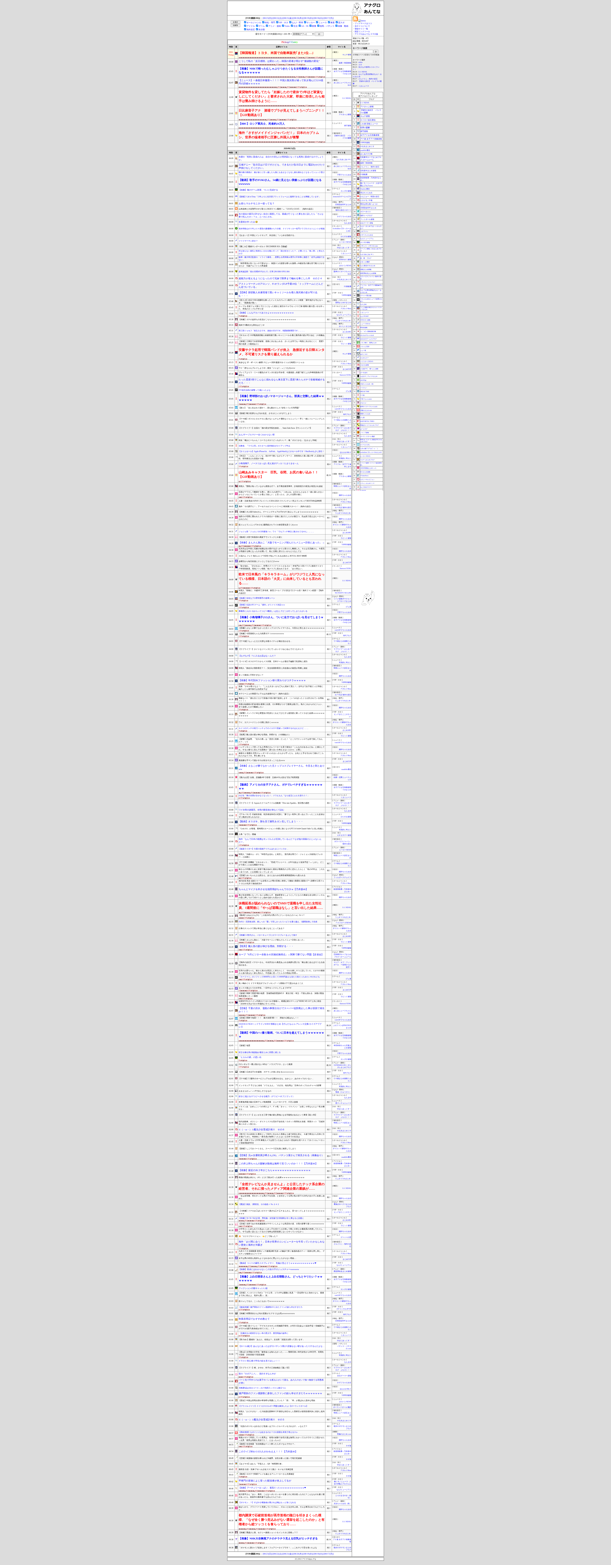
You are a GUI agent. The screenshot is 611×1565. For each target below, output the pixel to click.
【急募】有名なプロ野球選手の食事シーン (257, 598)
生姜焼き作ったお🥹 (248, 222)
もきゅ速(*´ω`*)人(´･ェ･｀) (369, 448)
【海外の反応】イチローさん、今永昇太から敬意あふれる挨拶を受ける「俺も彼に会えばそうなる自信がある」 (282, 963)
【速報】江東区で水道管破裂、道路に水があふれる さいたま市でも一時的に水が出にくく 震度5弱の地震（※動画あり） (281, 342)
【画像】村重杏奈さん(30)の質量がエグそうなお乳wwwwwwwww (267, 1313)
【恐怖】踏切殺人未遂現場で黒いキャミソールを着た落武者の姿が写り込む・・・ (278, 294)
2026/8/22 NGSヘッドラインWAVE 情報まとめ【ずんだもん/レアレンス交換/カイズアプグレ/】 (280, 1025)
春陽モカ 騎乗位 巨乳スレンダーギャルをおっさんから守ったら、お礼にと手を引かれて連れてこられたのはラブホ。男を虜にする (281, 754)
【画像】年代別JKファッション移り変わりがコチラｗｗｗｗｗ (272, 680)
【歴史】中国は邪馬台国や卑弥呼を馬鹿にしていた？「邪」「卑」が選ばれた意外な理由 (277, 1400)
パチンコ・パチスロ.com (369, 246)
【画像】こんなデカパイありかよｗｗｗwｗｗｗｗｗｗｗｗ (266, 313)
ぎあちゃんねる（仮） (342, 1503)
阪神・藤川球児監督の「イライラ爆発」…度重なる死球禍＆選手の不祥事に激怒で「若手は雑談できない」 (282, 258)
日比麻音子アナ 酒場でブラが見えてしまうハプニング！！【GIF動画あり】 (282, 113)
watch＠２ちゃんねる (343, 409)
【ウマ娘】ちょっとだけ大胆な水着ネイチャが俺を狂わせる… (265, 641)
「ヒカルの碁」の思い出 (250, 1057)
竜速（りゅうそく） (343, 1092)
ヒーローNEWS (345, 242)
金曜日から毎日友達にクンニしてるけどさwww (259, 561)
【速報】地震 (244, 1045)
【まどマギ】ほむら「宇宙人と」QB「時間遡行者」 (261, 1464)
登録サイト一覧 (361, 29)
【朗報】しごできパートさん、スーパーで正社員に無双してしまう (267, 1148)
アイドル (251, 26)
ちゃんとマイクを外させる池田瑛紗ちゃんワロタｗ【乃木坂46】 (273, 889)
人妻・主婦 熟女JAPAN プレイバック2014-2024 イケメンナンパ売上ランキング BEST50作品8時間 (280, 501)
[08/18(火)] (318, 18)
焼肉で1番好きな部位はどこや (251, 325)
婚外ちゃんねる (345, 495)
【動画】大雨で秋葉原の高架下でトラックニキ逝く (261, 537)
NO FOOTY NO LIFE (343, 593)
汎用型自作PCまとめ (343, 204)
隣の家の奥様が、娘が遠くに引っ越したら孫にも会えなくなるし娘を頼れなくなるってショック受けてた (282, 173)
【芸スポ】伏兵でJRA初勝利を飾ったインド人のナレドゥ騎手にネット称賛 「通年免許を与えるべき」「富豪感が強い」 (281, 301)
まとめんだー (364, 358)
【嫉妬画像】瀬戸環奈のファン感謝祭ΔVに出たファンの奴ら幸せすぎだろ (270, 1307)
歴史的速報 (363, 327)
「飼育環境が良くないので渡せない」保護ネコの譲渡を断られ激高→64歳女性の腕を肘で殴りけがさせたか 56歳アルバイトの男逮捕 (282, 264)
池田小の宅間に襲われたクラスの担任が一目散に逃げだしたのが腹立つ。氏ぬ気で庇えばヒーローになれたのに (282, 517)
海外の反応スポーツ (343, 210)
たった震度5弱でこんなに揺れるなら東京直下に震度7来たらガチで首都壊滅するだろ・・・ (282, 381)
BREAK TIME (364, 391)
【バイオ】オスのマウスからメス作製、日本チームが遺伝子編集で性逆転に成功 (273, 661)
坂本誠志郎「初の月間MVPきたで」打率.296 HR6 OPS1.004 (264, 271)
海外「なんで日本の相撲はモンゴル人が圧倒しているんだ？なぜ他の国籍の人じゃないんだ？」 (280, 840)
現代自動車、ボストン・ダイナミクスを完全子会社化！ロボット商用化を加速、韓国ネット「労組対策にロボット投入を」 (282, 1122)
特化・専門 (270, 22)
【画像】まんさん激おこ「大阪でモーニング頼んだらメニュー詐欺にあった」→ (282, 542)
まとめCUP (347, 369)
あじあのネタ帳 (366, 154)
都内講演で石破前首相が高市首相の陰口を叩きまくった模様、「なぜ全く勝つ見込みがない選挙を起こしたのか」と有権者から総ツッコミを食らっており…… (282, 1519)
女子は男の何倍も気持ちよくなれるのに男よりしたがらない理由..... (267, 1258)
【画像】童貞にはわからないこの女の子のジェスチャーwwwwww (269, 1269)
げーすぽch (363, 372)
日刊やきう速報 (345, 259)
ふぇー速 (363, 350)
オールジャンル (254, 22)
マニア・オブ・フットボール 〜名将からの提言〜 (342, 964)
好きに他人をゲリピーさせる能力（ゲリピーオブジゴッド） (267, 1096)
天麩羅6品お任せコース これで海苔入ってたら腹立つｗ (262, 1388)
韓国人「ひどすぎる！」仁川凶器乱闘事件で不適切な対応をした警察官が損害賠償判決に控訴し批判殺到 (282, 1412)
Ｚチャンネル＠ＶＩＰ (367, 483)
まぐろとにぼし (365, 445)
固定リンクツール (362, 31)
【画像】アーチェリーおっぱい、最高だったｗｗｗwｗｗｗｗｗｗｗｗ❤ (272, 1488)
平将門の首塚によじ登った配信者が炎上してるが (265, 1480)
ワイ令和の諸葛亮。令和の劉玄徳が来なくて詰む (261, 810)
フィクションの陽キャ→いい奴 (253, 1288)
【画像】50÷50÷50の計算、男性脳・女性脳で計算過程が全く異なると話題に (271, 1218)
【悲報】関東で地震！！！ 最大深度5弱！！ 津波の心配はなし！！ (269, 1018)
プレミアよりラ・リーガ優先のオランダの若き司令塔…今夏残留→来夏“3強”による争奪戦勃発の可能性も (281, 373)
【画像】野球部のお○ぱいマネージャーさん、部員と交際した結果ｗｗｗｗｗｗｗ (281, 398)
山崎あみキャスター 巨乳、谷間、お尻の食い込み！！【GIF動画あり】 (278, 474)
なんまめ (347, 223)
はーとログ (363, 429)
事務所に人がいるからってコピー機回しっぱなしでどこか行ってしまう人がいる (273, 611)
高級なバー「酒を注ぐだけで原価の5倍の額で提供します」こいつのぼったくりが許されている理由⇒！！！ (281, 699)
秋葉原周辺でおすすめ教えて (254, 1319)
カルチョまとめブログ (367, 460)
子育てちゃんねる (344, 175)
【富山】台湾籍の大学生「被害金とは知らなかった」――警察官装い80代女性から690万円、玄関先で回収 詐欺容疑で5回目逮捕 (281, 1353)
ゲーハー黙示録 (365, 295)
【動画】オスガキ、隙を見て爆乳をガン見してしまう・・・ (271, 821)
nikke (360, 62)
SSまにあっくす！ (344, 248)
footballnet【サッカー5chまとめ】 (371, 452)
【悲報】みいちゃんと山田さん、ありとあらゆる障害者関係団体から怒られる (272, 875)
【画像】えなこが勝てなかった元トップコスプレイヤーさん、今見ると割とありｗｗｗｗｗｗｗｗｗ (282, 628)
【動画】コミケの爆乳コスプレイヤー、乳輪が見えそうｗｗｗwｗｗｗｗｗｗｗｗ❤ (277, 1263)
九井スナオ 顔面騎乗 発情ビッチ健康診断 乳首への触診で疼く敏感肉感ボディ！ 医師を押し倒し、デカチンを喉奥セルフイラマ (282, 1252)
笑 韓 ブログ (365, 258)
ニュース (323, 22)
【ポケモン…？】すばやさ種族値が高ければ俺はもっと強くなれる (267, 1502)
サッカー (311, 22)
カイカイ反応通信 (368, 120)
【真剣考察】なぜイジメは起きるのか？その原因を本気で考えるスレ (268, 1432)
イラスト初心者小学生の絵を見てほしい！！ (259, 1361)
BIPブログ (347, 414)
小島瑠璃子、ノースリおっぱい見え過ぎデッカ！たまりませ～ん (269, 463)
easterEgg (363, 380)
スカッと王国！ (365, 346)
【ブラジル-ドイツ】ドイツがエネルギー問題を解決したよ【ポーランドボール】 (273, 1406)
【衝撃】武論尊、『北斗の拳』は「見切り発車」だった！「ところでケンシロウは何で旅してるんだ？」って (281, 740)
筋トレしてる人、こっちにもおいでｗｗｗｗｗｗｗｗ (261, 1301)
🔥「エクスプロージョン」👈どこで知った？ (258, 1236)
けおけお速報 (364, 365)
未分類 (262, 29)
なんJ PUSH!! (364, 316)
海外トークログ (366, 215)
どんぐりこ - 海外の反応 (368, 79)
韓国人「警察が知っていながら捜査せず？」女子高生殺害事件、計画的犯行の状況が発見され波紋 (281, 486)
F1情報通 (347, 286)
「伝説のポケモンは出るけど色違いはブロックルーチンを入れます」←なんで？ (273, 1426)
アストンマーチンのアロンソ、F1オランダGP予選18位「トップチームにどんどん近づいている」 (281, 285)
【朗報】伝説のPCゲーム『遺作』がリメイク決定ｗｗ (262, 605)
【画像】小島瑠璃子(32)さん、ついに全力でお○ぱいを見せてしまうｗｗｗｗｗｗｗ (281, 619)
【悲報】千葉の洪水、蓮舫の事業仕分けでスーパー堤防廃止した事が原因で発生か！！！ (282, 1010)
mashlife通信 (346, 769)
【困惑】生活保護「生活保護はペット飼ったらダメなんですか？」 (267, 1444)
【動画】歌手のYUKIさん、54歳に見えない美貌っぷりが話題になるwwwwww (280, 182)
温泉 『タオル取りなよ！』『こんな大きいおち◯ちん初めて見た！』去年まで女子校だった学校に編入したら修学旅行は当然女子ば (281, 687)
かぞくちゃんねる (344, 216)
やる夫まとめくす (344, 279)
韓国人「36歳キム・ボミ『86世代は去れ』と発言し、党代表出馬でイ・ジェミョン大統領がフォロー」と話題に (281, 855)
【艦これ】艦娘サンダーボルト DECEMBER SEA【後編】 (263, 246)
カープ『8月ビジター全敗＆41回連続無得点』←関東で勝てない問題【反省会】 (281, 954)
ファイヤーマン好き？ (248, 241)
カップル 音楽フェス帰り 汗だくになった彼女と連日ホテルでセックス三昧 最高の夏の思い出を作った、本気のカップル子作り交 (281, 307)
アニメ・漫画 (274, 26)
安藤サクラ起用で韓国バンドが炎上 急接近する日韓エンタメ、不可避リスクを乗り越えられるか (282, 352)
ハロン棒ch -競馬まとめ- (368, 343)
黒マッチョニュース (343, 1103)
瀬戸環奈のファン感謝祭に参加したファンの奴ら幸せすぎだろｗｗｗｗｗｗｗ (280, 1393)
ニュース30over (365, 324)
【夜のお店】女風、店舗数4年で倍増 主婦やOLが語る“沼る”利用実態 (269, 777)
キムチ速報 (346, 55)
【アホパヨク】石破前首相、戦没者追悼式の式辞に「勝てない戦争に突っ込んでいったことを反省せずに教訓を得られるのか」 (282, 815)
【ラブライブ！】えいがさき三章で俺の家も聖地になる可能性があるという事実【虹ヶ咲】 (278, 1115)
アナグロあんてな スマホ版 (366, 34)
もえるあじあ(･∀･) (343, 159)
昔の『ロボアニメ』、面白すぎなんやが (257, 1373)
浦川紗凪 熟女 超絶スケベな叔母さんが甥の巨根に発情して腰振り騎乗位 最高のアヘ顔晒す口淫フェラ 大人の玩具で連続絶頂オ (281, 882)
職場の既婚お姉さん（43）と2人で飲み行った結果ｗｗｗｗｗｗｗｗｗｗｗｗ (272, 1177)
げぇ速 (348, 391)
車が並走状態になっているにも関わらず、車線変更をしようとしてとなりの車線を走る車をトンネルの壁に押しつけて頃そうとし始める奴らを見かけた (282, 896)
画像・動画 (343, 26)
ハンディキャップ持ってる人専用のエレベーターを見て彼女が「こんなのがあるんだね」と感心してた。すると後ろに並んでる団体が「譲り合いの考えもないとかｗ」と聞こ (282, 748)
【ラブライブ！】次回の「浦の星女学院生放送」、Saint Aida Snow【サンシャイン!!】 (275, 428)
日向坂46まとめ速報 (368, 171)
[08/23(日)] (267, 18)
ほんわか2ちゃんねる (367, 335)
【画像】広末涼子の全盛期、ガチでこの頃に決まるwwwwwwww (266, 1072)
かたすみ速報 (346, 236)
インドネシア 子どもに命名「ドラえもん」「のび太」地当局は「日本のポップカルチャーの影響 (280, 1085)
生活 (295, 26)
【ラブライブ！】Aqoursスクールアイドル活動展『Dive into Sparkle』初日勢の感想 (274, 803)
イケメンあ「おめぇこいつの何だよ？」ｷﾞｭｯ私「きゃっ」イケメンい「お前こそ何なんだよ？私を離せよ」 (282, 1107)
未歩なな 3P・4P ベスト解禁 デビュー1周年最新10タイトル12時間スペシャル (271, 362)
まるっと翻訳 (365, 262)
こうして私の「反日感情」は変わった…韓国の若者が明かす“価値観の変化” (279, 61)
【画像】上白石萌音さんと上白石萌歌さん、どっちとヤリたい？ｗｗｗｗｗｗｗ (281, 1278)
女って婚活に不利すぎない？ (251, 675)
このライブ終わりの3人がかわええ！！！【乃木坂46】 (268, 1451)
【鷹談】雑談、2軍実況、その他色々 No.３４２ (259, 1204)
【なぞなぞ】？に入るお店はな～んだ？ (257, 656)
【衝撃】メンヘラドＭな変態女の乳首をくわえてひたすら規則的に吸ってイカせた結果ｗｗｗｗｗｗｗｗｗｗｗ (282, 714)
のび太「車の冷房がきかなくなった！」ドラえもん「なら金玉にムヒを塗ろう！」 (274, 795)
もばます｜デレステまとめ (368, 376)
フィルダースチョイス (342, 877)
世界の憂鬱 (365, 127)
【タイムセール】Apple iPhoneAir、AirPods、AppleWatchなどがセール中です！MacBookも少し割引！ (281, 451)
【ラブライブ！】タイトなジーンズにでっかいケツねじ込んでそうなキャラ (271, 649)
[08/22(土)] (278, 18)
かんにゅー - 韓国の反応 (369, 196)
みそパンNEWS (345, 266)
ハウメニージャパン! (367, 282)
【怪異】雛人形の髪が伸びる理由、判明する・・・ (266, 946)
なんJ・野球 (297, 22)
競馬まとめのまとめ (343, 302)
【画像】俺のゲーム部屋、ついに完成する (258, 190)
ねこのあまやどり (366, 487)
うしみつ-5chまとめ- (343, 321)
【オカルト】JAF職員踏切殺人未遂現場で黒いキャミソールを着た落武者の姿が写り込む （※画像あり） (282, 336)
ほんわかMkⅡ (345, 452)
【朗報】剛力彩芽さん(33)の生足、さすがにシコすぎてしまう (265, 413)
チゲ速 (362, 395)
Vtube (287, 26)
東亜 (332, 22)
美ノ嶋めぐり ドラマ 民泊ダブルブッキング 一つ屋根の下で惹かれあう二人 (271, 983)
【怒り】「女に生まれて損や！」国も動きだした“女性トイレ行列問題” (269, 408)
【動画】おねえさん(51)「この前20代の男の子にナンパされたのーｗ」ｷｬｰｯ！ (272, 915)
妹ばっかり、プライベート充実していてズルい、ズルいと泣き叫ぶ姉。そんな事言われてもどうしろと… (282, 1508)
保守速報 (347, 125)
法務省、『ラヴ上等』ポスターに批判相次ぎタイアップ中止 (264, 446)
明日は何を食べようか (369, 204)
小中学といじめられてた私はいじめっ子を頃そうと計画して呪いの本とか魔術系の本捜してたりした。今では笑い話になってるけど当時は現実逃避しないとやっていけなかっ (281, 1230)
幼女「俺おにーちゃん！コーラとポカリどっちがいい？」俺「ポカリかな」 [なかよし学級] (278, 440)
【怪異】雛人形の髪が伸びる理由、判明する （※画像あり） (265, 734)
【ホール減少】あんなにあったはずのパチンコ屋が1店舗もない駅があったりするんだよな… (282, 1346)
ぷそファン (364, 231)
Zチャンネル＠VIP (344, 1309)
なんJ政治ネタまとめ (367, 266)
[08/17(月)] (329, 18)
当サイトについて (362, 26)
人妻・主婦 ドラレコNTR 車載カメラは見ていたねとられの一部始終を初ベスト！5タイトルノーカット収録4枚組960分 (282, 1141)
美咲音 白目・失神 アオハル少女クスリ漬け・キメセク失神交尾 (266, 1469)
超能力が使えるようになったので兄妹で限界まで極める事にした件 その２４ (280, 278)
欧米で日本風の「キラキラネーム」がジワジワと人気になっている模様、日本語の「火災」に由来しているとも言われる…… (282, 578)
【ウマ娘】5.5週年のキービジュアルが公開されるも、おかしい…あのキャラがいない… (276, 1078)
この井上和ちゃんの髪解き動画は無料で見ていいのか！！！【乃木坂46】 (278, 1163)
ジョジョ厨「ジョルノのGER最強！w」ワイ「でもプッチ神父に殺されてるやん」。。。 (277, 531)
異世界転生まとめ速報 (342, 1271)
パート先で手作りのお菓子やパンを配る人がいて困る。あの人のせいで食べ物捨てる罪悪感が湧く (281, 1381)
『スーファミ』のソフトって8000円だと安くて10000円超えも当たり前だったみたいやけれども (279, 977)
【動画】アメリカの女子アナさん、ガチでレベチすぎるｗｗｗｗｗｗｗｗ (281, 786)
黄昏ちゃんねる (365, 414)
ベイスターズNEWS (343, 923)
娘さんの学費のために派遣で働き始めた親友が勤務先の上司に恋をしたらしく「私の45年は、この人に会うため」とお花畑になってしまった (282, 870)
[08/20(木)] (298, 18)
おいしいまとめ (345, 326)
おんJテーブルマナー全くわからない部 (257, 434)
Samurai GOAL (345, 375)
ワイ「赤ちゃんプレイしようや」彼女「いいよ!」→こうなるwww (267, 368)
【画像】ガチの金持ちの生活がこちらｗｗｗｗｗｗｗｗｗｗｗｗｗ (267, 319)
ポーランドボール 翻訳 (342, 1407)
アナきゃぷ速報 (345, 114)
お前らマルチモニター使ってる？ (256, 203)
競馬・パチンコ (327, 26)
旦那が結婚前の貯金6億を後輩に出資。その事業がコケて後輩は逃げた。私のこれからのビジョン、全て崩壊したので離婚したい (281, 705)
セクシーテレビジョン (367, 479)
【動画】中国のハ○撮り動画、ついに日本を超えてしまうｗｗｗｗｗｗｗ (281, 1034)
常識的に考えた (345, 458)
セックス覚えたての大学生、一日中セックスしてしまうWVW (265, 988)
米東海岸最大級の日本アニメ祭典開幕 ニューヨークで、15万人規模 (268, 1102)
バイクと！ (363, 388)
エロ (360, 65)
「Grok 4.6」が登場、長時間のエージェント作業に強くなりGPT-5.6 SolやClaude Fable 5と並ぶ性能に (281, 829)
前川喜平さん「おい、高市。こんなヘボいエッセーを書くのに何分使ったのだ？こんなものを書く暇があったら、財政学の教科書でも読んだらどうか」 (282, 1495)
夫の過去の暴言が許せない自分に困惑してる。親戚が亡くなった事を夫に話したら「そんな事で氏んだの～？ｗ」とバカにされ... (281, 215)
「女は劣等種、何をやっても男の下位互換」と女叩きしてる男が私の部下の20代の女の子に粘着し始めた (282, 1197)
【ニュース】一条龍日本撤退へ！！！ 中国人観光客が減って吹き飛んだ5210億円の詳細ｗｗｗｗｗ (281, 82)
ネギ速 (348, 1446)
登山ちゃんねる (366, 193)
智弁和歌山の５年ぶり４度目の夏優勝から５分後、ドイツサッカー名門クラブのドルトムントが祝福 (282, 229)
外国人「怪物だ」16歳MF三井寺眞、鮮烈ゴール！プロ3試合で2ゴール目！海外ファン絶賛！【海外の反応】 (281, 591)
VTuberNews (364, 476)
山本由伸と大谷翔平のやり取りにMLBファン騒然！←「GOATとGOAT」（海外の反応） (276, 209)
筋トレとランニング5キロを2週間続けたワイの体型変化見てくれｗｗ (268, 525)
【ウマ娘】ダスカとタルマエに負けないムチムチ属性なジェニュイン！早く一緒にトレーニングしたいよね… (282, 420)
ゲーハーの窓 (346, 1237)
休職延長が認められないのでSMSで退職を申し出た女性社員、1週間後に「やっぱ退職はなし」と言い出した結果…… (281, 905)
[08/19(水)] (308, 18)
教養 (314, 26)
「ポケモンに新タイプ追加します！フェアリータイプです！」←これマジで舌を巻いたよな (278, 1548)
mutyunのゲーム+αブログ (368, 339)
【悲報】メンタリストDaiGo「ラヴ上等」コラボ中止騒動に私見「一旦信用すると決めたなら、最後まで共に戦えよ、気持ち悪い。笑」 (281, 1294)
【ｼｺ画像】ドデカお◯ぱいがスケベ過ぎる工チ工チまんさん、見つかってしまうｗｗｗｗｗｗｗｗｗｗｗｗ (282, 1212)
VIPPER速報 (346, 295)
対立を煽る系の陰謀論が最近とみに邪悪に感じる (260, 1052)
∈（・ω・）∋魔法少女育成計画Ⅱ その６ (262, 1129)
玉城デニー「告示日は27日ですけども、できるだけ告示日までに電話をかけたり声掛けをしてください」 (282, 166)
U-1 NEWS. (346, 98)
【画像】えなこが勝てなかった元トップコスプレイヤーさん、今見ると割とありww (282, 767)
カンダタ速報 (346, 191)
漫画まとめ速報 (365, 269)
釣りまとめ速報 (365, 472)
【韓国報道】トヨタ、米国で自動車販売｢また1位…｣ (276, 53)
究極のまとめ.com (344, 1434)
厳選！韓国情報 (345, 63)
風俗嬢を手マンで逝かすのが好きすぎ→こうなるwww (262, 760)
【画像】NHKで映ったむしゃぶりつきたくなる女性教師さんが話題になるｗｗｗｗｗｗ (281, 70)
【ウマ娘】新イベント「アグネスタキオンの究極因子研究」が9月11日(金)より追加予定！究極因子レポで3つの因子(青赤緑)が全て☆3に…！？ (282, 1327)
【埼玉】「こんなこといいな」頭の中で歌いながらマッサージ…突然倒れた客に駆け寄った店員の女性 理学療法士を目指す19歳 (282, 457)
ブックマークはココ (363, 23)
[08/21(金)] (288, 18)
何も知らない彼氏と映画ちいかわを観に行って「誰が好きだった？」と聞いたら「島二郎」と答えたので (282, 252)
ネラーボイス (365, 212)
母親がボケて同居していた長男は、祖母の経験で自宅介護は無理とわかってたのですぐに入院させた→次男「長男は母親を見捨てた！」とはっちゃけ (282, 1438)
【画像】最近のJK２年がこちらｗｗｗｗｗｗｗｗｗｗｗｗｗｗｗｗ (275, 1170)
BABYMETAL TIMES (367, 421)
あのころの (363, 354)
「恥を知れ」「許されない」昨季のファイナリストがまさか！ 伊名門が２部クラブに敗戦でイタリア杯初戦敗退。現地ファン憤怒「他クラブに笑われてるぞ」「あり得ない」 (281, 567)
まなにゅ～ (363, 403)
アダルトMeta (346, 308)
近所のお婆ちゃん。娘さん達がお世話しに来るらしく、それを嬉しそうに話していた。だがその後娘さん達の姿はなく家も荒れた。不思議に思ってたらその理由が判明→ (282, 971)
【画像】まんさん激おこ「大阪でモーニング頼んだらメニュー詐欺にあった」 (272, 940)
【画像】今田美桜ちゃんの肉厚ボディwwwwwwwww (261, 633)
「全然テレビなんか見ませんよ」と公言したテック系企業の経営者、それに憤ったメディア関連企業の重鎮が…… (282, 1186)
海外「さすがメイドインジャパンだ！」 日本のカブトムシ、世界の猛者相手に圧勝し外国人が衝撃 (279, 135)
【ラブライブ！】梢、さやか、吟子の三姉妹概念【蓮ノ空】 (264, 1368)
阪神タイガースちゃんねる (368, 406)
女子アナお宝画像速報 (369, 135)
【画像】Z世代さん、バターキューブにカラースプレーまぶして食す (268, 935)
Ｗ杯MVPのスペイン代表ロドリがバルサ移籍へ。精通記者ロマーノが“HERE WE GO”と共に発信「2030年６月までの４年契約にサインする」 (280, 1002)
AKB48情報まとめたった (368, 468)
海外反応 (251, 29)
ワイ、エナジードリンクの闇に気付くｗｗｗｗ (259, 722)
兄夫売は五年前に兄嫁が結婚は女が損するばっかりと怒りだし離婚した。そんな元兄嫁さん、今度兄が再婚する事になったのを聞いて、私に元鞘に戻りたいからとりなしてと (282, 549)
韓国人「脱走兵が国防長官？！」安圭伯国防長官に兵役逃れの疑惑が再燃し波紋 (273, 668)
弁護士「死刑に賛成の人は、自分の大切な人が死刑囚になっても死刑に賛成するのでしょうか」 (281, 158)
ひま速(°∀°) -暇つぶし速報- (369, 369)
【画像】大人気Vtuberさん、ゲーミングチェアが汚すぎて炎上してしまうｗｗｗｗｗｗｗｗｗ (278, 512)
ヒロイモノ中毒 (366, 200)
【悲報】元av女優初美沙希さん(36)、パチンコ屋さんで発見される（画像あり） (281, 1155)
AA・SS (304, 26)
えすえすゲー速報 (344, 835)
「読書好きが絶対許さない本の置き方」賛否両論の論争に (263, 1333)
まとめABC (346, 332)
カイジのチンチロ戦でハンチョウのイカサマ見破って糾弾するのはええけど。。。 (274, 728)
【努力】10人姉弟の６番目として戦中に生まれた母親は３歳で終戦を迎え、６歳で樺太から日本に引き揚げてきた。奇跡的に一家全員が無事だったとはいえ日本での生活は (282, 1135)
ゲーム (262, 26)
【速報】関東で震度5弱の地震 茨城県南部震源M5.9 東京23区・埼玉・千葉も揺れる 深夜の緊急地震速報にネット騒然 (281, 994)
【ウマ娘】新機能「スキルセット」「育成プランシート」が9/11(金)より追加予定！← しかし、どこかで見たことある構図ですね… (281, 863)
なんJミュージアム (344, 315)
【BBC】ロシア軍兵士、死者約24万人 (262, 123)
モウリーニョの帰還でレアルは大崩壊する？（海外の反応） (264, 694)
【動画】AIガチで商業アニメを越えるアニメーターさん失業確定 (266, 1474)
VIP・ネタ (283, 22)
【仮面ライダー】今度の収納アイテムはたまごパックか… (263, 849)
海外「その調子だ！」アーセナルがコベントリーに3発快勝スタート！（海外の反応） (275, 506)
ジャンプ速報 (364, 432)
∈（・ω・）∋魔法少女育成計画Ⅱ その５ (262, 1419)
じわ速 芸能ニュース (369, 124)
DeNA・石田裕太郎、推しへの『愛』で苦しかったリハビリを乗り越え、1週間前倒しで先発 (278, 922)
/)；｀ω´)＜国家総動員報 (368, 331)
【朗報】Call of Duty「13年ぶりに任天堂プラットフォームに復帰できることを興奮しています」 (280, 197)
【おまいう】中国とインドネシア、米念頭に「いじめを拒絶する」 (267, 235)
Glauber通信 (365, 189)
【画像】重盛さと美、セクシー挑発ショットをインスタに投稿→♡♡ (268, 1532)
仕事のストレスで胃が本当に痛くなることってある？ (261, 928)
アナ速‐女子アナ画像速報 (371, 139)
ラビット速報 (346, 337)
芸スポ (341, 22)
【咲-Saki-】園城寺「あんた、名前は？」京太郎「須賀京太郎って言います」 (271, 1339)
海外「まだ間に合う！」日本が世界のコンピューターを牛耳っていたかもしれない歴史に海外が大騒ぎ (282, 1243)
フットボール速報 (367, 219)
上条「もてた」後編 (247, 834)
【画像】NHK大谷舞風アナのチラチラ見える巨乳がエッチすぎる (278, 1538)
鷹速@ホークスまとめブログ (369, 425)
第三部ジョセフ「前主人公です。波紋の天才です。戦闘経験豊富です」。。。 (272, 331)
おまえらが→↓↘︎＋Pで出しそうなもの (255, 1091)
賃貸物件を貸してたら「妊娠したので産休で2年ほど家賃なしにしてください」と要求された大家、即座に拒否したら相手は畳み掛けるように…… (282, 96)
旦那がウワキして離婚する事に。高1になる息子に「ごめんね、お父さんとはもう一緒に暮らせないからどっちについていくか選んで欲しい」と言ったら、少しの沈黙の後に (281, 493)
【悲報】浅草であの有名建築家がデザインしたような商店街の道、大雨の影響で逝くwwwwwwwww (281, 1224)
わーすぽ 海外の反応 (343, 507)
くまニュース (346, 253)
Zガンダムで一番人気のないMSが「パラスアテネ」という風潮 (265, 1064)
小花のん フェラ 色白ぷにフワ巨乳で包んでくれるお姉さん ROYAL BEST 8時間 (273, 556)
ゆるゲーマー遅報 (344, 1376)
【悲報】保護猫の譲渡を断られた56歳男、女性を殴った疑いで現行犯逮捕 (270, 1458)
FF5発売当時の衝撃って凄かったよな (254, 390)
